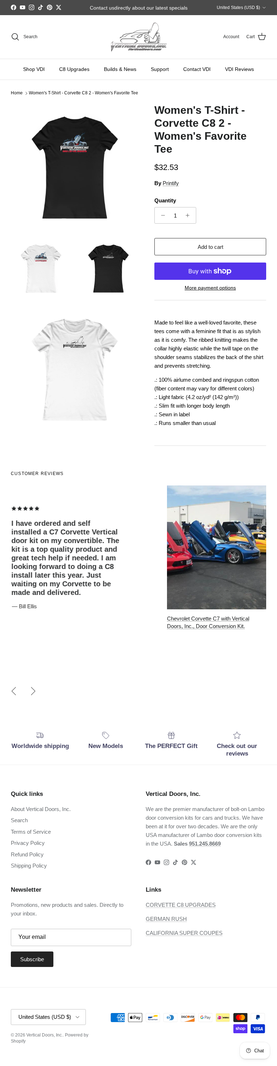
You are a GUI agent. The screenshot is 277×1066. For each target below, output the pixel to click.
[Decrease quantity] (161, 215)
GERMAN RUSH (166, 919)
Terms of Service (31, 832)
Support (160, 69)
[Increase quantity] (189, 215)
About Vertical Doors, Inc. (41, 809)
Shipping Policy (29, 866)
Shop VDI (34, 69)
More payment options (210, 288)
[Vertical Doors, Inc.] (139, 36)
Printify (171, 183)
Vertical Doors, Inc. (44, 1035)
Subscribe (32, 959)
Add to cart (210, 247)
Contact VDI (197, 69)
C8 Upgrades (74, 69)
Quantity (165, 200)
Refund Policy (27, 854)
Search (19, 820)
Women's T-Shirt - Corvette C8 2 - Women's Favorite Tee (83, 93)
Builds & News (120, 69)
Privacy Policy (28, 843)
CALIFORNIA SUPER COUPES (184, 933)
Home (17, 93)
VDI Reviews (239, 69)
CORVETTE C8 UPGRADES (181, 905)
